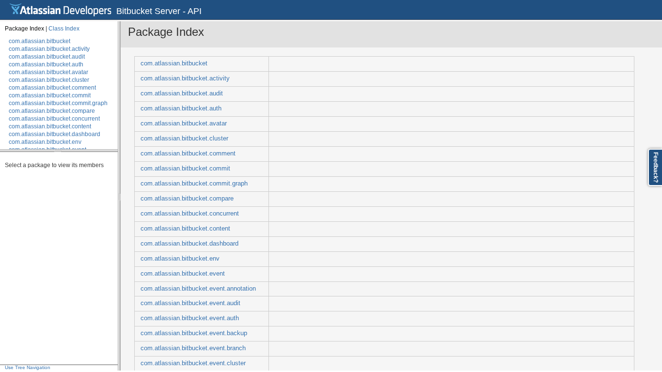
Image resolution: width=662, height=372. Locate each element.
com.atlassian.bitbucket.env (45, 142)
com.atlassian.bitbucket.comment (52, 87)
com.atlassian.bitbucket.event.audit (190, 303)
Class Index (63, 28)
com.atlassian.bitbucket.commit (50, 95)
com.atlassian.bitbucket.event (183, 273)
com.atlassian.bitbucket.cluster (49, 80)
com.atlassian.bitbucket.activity (49, 49)
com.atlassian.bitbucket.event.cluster (193, 363)
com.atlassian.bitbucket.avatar (48, 72)
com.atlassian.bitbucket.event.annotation (198, 288)
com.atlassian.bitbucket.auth (46, 64)
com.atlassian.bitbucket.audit (47, 56)
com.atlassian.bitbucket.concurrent (54, 118)
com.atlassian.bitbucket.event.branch (193, 348)
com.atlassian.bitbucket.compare (52, 111)
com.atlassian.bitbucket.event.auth (190, 318)
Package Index (24, 28)
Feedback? (655, 167)
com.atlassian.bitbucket (39, 41)
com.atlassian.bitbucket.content (50, 126)
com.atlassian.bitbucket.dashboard (54, 134)
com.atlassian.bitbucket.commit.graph (58, 103)
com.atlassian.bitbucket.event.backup (194, 333)
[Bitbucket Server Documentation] (60, 9)
